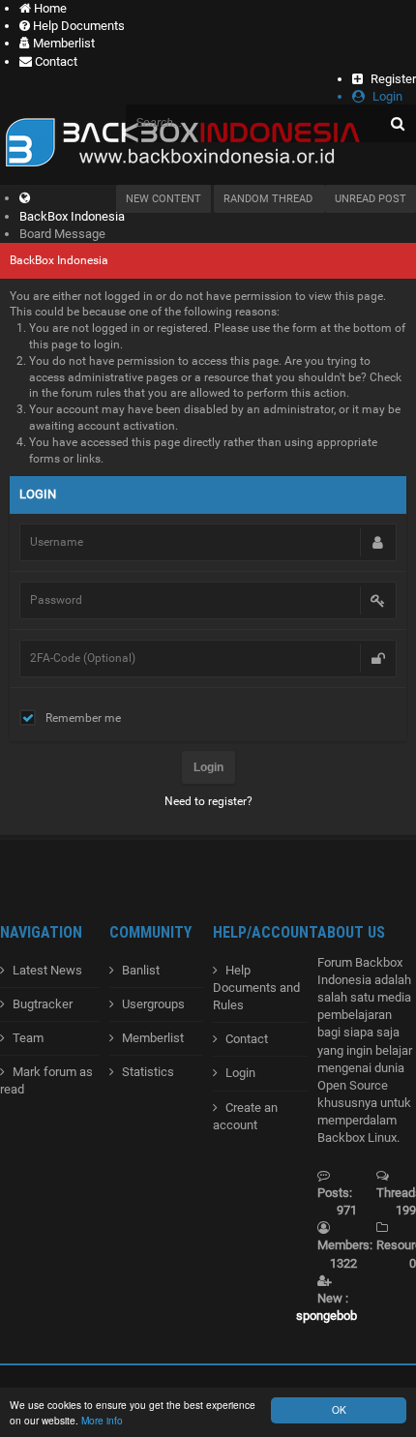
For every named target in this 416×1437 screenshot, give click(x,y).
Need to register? (208, 801)
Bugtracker (43, 1004)
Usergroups (153, 1004)
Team (28, 1038)
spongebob (326, 1315)
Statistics (148, 1071)
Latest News (47, 970)
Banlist (141, 970)
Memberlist (153, 1038)
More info (102, 1420)
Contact (246, 1039)
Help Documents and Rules (256, 987)
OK (339, 1409)
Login (240, 1072)
